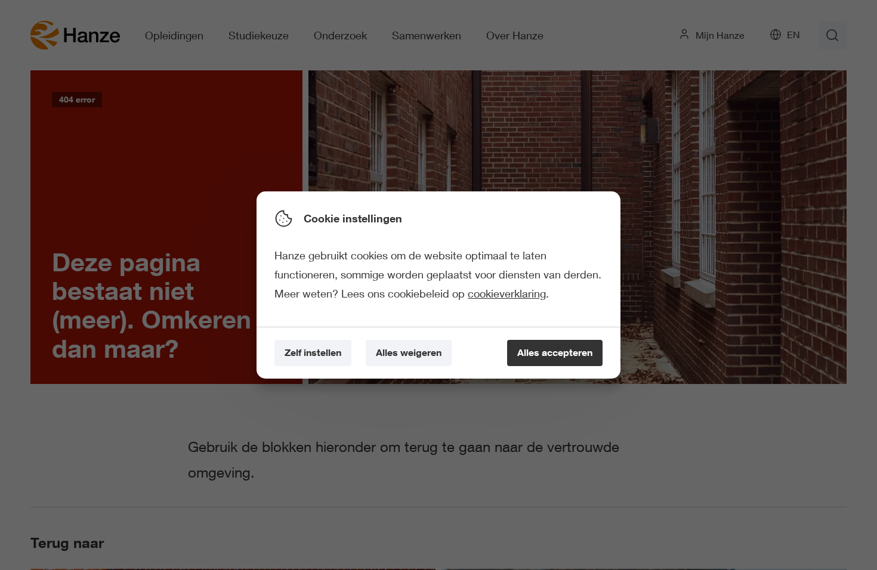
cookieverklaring (507, 293)
